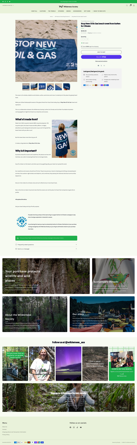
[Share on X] (101, 66)
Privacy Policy (5, 434)
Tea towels (52, 11)
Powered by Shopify (116, 442)
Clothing (43, 11)
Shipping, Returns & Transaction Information (14, 432)
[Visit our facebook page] (3, 1)
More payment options (101, 61)
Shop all (34, 11)
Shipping (89, 32)
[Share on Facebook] (98, 66)
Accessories (77, 11)
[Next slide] (74, 51)
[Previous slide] (18, 51)
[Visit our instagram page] (5, 1)
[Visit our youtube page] (10, 1)
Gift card (87, 11)
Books (69, 11)
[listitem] (68, 1)
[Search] (127, 5)
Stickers (61, 11)
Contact (4, 429)
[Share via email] (104, 66)
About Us (4, 426)
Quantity (83, 36)
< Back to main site (99, 11)
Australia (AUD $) (7, 5)
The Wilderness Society (87, 21)
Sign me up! (68, 401)
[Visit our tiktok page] (7, 1)
